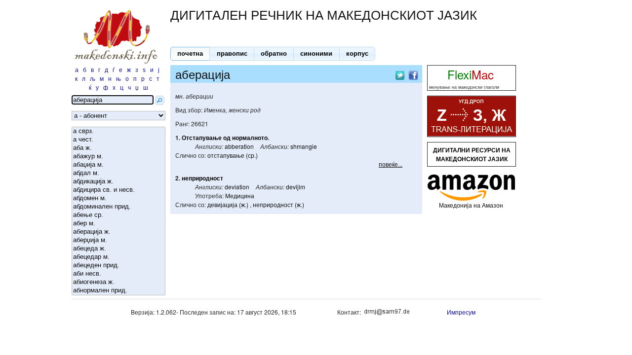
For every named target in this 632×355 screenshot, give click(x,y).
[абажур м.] (118, 156)
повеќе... (390, 164)
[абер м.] (118, 223)
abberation (239, 146)
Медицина (239, 195)
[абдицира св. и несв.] (118, 190)
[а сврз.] (118, 131)
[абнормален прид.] (118, 290)
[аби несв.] (118, 274)
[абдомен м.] (118, 198)
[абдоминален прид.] (118, 207)
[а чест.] (118, 140)
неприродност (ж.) (278, 204)
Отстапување (202, 137)
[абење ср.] (118, 215)
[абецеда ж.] (118, 249)
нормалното (250, 137)
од (227, 137)
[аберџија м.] (118, 240)
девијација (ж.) (227, 204)
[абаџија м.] (118, 165)
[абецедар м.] (118, 257)
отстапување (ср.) (232, 155)
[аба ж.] (118, 148)
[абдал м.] (118, 173)
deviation (237, 186)
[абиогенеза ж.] (118, 282)
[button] (190, 54)
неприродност (202, 178)
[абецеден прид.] (118, 265)
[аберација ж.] (118, 232)
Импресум (461, 312)
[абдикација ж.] (118, 182)
